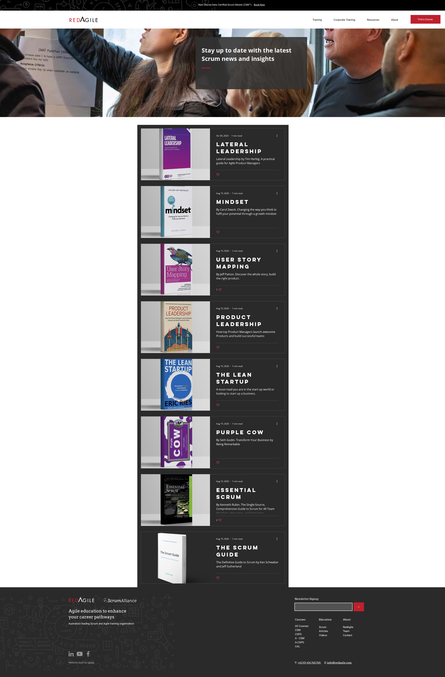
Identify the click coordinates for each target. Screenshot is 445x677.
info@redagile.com (339, 662)
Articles (323, 631)
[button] (320, 20)
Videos (323, 635)
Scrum (322, 627)
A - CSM (300, 638)
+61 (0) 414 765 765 (309, 662)
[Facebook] (88, 654)
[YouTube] (79, 654)
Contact (347, 635)
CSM (298, 630)
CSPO (298, 634)
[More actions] (278, 136)
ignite (91, 662)
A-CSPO (299, 642)
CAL (297, 646)
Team (346, 631)
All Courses (302, 626)
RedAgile (348, 627)
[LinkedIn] (71, 654)
